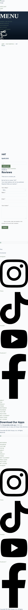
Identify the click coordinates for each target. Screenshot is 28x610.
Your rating (5, 187)
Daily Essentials (11, 168)
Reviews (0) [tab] (4, 169)
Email (3, 199)
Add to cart (6, 166)
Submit (5, 227)
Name (3, 192)
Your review (5, 205)
